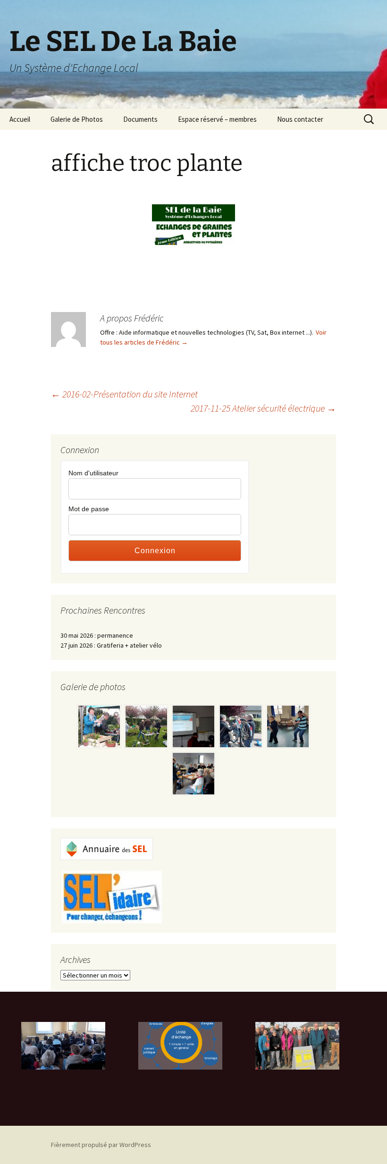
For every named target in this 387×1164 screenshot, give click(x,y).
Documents (140, 119)
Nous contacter (300, 119)
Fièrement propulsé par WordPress (101, 1144)
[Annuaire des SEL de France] (106, 848)
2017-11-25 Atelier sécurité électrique (263, 408)
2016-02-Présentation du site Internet (124, 394)
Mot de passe (88, 509)
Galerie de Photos (76, 119)
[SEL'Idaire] (111, 896)
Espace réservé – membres (217, 119)
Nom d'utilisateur (93, 473)
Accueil (19, 119)
